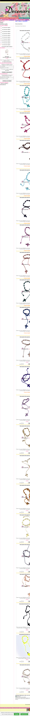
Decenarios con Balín (3, 23)
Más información (24, 714)
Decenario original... (6, 27)
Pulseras (1, 22)
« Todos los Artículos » (4, 83)
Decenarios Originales (4, 24)
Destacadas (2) (3, 84)
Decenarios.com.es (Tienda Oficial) (6, 707)
